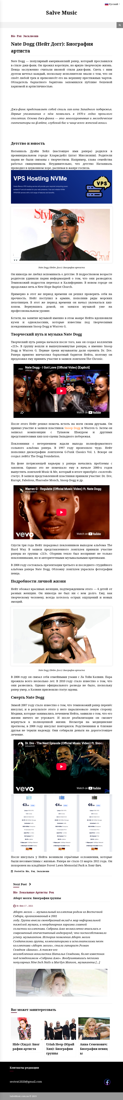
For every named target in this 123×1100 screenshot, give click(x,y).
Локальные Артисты (33, 892)
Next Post (20, 884)
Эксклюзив (30, 35)
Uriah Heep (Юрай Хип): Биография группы (60, 1048)
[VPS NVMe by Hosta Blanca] (61, 186)
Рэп (19, 35)
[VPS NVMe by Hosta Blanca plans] (61, 822)
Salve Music (61, 12)
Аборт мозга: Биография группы (37, 898)
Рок (51, 892)
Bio (13, 35)
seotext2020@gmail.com (26, 1081)
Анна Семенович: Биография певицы (94, 1048)
